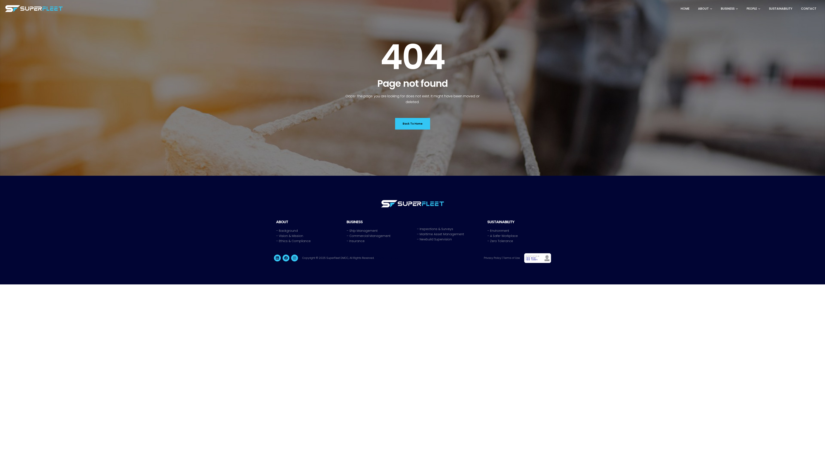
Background (288, 231)
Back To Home (413, 123)
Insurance (357, 241)
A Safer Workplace (504, 236)
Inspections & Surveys (436, 229)
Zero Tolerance (501, 241)
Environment (499, 231)
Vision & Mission (291, 236)
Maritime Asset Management (442, 234)
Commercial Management (370, 236)
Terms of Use (511, 258)
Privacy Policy (492, 258)
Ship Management (363, 231)
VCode (394, 258)
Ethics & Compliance (295, 241)
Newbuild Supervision (436, 239)
